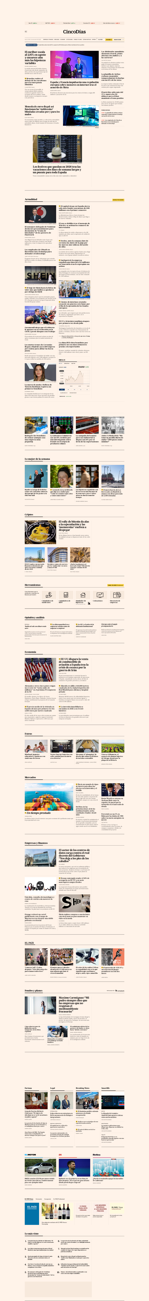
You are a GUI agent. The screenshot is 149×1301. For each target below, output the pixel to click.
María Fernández (29, 445)
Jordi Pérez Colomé (55, 499)
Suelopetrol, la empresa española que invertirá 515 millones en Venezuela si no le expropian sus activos (74, 263)
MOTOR (103, 1111)
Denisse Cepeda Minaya (106, 764)
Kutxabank (120, 990)
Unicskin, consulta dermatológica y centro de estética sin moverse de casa (39, 899)
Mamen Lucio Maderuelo (31, 903)
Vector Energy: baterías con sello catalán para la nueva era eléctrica (61, 756)
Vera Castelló (28, 762)
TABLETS (103, 1134)
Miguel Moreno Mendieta (65, 1014)
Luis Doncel (61, 326)
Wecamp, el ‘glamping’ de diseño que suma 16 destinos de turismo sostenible (87, 756)
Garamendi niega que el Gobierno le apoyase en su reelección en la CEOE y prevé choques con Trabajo (40, 330)
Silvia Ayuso (36, 694)
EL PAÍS (99, 39)
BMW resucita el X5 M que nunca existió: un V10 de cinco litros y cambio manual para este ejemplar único (39, 1180)
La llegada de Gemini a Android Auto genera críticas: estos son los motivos (112, 1115)
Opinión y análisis (34, 617)
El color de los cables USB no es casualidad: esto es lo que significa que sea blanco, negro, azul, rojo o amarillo (87, 970)
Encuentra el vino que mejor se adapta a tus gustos (83, 1216)
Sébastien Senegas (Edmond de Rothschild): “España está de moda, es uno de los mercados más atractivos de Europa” (75, 1266)
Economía (62, 39)
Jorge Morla (104, 977)
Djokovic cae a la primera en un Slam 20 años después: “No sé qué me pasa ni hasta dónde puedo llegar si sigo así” (74, 1180)
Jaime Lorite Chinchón (30, 975)
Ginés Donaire (79, 445)
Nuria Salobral (79, 792)
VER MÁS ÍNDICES (73, 392)
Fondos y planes (78, 39)
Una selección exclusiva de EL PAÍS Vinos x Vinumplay (54, 1223)
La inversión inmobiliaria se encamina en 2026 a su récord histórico (71, 709)
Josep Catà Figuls (29, 256)
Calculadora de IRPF (64, 601)
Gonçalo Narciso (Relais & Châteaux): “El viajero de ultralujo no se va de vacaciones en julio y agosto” (36, 1114)
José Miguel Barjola (55, 1119)
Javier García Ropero (30, 294)
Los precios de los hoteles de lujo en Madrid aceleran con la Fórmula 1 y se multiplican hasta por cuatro (36, 1124)
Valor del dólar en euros (109, 23)
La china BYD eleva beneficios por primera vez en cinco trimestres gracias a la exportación (73, 345)
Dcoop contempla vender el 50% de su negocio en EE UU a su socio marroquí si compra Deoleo (74, 880)
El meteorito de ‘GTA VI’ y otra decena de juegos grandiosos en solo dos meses (112, 970)
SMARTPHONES (104, 1123)
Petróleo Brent (66, 23)
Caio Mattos (104, 60)
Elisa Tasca (27, 117)
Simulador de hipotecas (81, 601)
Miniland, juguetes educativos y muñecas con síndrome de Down (35, 756)
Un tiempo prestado (39, 813)
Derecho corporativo (55, 1123)
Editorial (27, 624)
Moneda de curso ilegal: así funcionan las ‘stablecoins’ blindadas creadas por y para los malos (42, 111)
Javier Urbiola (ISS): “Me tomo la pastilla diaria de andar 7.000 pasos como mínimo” (112, 439)
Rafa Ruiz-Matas (28, 353)
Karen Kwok (79, 1125)
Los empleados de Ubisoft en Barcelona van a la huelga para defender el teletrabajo (111, 121)
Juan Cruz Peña (62, 673)
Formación (39, 1199)
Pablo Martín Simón (63, 213)
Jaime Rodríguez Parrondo (82, 762)
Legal (52, 1088)
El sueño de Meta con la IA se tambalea (85, 1130)
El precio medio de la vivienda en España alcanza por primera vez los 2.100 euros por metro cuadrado (39, 709)
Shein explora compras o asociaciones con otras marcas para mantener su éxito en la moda (74, 916)
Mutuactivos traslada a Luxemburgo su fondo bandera (55, 1040)
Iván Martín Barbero (106, 1119)
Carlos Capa (53, 1138)
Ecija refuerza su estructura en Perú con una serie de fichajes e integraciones (61, 1115)
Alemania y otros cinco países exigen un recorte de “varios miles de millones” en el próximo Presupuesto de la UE (40, 689)
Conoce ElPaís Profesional (115, 585)
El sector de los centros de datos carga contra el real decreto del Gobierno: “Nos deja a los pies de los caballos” (74, 856)
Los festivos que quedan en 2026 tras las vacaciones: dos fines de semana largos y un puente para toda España (57, 170)
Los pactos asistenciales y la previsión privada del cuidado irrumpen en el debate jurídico (60, 1134)
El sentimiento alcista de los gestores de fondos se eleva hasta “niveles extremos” (79, 1028)
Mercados (56, 39)
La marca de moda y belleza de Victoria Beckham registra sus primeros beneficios (38, 387)
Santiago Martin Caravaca (56, 1129)
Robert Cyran (79, 1133)
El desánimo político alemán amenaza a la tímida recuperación (87, 1113)
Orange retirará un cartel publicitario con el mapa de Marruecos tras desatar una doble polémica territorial (39, 917)
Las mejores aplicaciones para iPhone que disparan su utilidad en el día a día (112, 1127)
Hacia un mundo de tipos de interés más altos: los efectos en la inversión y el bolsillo (87, 787)
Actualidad (31, 199)
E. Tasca (27, 571)
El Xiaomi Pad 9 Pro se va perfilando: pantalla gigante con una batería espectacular (112, 1138)
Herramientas (33, 584)
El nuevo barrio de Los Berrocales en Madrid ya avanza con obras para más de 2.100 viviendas (112, 493)
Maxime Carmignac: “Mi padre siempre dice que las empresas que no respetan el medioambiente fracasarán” (74, 1005)
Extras (28, 733)
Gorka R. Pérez (28, 713)
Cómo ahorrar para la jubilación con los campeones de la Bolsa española (33, 1029)
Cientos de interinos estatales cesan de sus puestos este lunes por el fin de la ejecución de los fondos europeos (74, 305)
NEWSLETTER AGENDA (118, 199)
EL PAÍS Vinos (29, 1199)
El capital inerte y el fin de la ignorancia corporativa (58, 1126)
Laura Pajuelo (79, 977)
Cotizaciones (69, 39)
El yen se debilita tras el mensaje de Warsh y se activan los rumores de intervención (74, 225)
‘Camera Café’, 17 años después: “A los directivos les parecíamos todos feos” (36, 969)
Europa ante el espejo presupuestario (109, 625)
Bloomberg (27, 391)
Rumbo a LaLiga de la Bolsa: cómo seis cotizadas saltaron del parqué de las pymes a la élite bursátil (36, 492)
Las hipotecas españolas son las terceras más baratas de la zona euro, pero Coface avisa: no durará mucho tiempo (87, 493)
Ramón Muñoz (53, 90)
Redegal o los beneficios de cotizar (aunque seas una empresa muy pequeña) (35, 439)
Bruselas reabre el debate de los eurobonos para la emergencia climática (35, 82)
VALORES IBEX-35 (63, 392)
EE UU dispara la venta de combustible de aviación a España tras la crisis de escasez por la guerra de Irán (73, 665)
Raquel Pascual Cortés (64, 310)
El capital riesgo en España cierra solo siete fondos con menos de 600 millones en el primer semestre (74, 208)
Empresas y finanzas (48, 39)
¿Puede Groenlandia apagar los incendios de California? (108, 1179)
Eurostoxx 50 (86, 23)
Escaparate (47, 1199)
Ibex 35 (30, 23)
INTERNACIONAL (53, 1111)
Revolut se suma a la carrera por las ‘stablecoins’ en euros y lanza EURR (57, 566)
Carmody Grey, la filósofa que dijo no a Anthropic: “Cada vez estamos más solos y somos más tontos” (61, 492)
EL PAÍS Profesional (59, 1199)
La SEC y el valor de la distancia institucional (85, 625)
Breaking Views (82, 1088)
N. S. (60, 230)
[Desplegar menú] (26, 31)
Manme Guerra (28, 1119)
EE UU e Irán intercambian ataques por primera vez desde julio (74, 322)
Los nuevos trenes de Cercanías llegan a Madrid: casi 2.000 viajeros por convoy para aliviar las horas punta (40, 348)
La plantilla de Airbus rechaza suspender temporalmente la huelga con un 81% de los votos (112, 77)
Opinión (94, 39)
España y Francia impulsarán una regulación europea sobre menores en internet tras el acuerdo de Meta (74, 85)
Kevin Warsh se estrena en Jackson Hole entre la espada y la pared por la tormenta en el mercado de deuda (112, 802)
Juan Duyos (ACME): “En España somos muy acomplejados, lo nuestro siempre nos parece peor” (35, 1133)
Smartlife (105, 1088)
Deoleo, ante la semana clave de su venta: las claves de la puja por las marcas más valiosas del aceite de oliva (73, 244)
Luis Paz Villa (53, 762)
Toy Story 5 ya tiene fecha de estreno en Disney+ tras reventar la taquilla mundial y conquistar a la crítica (41, 1266)
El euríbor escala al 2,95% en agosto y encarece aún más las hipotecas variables (35, 58)
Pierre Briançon (80, 1117)
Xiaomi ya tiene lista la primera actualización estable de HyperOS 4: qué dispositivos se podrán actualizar (75, 1250)
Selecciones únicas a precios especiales (98, 1216)
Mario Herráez (28, 1185)
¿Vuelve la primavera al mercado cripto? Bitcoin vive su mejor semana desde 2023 (80, 567)
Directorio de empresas (115, 601)
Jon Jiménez (62, 864)
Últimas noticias (87, 39)
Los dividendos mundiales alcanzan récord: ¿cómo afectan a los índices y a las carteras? (112, 55)
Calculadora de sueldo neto (47, 601)
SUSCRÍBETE (109, 39)
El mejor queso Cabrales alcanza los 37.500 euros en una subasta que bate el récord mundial (60, 970)
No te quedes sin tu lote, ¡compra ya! (116, 1216)
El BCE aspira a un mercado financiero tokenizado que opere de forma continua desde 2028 (34, 567)
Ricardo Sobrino (29, 66)
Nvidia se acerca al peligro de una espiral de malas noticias (87, 1122)
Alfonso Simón (105, 499)
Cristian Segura (28, 694)
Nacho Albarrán (63, 1185)
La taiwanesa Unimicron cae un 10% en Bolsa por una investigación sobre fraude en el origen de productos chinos (60, 440)
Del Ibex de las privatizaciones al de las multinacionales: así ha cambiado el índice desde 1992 (86, 811)
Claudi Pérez (28, 87)
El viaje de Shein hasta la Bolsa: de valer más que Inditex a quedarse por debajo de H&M (40, 290)
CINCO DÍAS (27, 638)
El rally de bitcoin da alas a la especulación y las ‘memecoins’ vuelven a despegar (74, 526)
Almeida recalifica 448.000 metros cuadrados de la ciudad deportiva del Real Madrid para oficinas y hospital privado (74, 689)
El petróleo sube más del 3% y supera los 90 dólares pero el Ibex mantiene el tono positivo (61, 45)
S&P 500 (47, 23)
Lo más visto (32, 1233)
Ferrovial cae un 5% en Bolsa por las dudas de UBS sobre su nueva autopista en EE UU (112, 817)
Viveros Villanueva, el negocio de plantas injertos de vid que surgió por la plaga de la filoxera (112, 757)
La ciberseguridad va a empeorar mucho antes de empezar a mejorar (60, 626)
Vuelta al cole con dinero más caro (35, 627)
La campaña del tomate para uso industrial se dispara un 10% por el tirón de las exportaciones (87, 439)
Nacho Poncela (54, 977)
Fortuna (28, 1088)
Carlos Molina (62, 269)
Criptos (29, 514)
